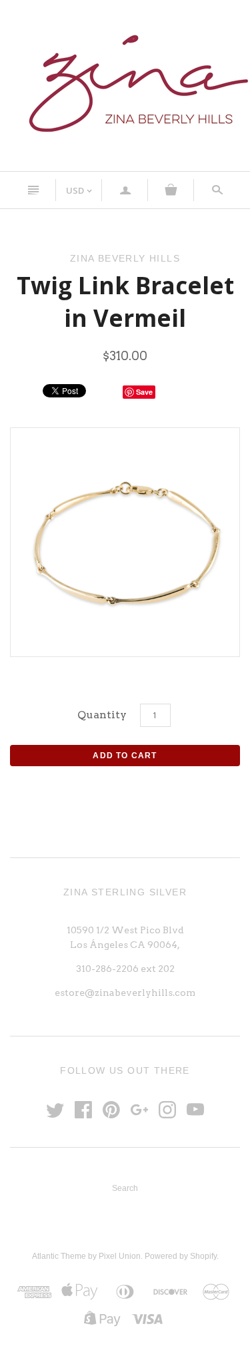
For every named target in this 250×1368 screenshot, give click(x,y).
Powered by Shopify (181, 1256)
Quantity (102, 714)
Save (144, 392)
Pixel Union (120, 1256)
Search (125, 1188)
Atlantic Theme (59, 1256)
